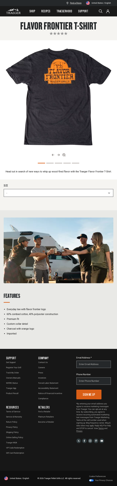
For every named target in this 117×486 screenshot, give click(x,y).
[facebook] (84, 440)
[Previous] (53, 154)
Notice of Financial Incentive (50, 393)
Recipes (45, 11)
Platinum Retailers (46, 417)
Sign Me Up (89, 394)
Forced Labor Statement (48, 383)
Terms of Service (13, 412)
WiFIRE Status (12, 383)
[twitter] (78, 440)
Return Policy (11, 422)
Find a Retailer (44, 412)
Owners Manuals (13, 378)
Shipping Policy (12, 432)
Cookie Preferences (97, 476)
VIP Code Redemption (15, 448)
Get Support (11, 362)
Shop (32, 11)
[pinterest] (96, 440)
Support (83, 11)
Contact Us (43, 362)
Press (40, 373)
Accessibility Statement (48, 388)
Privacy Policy (12, 427)
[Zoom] (64, 154)
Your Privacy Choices (104, 480)
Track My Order (12, 373)
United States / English (101, 3)
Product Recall (12, 393)
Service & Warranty (14, 417)
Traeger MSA (11, 443)
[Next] (58, 154)
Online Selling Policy (14, 437)
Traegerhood (64, 11)
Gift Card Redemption (15, 453)
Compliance (43, 399)
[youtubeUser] (101, 440)
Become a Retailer (46, 422)
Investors (42, 378)
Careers (41, 368)
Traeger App (11, 388)
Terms (101, 428)
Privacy (79, 431)
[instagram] (90, 440)
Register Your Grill (13, 368)
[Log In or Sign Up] (108, 11)
